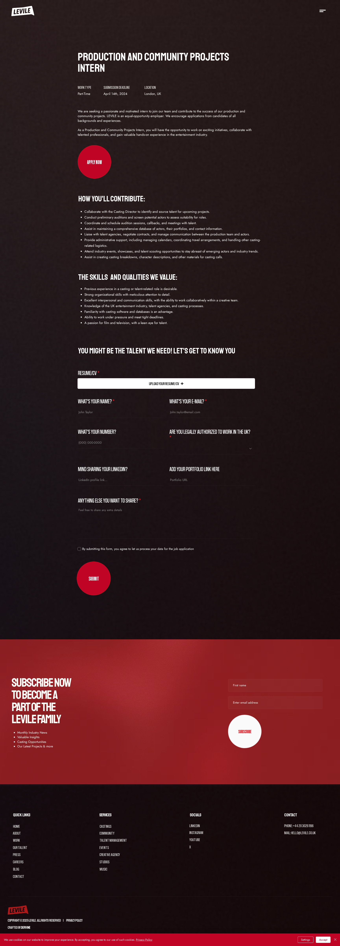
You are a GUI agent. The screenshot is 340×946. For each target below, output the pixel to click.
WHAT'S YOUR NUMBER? (97, 432)
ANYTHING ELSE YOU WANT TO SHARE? (108, 500)
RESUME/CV (87, 373)
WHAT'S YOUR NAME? (95, 401)
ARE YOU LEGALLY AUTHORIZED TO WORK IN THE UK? (209, 432)
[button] (322, 11)
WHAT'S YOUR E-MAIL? (186, 401)
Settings (305, 940)
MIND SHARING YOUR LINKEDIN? (103, 469)
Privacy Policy (144, 940)
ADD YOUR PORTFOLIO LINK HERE (194, 469)
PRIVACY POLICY (74, 920)
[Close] (335, 940)
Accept (323, 940)
